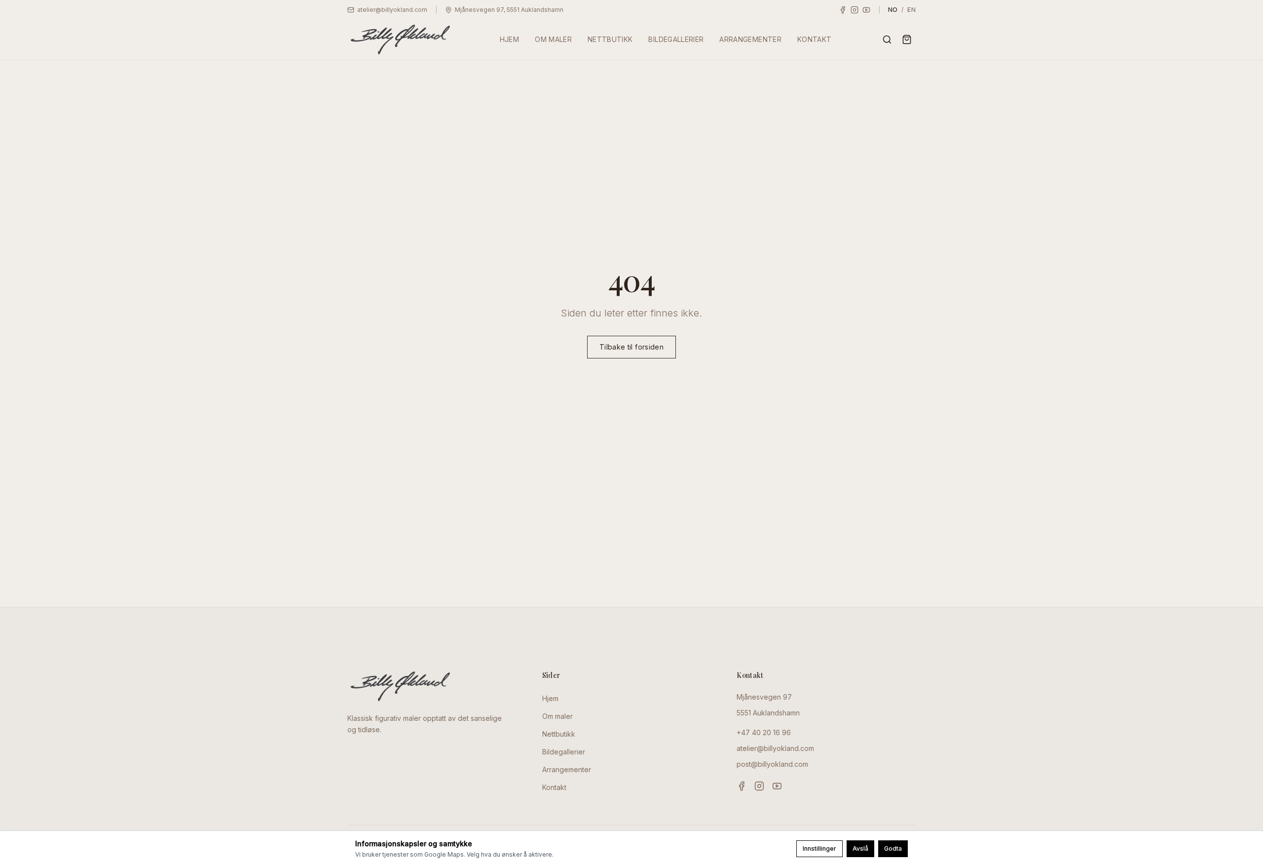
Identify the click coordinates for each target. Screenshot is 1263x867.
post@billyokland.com (772, 764)
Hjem (550, 698)
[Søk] (887, 39)
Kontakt (554, 787)
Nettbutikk (558, 734)
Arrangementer (566, 769)
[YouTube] (866, 10)
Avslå (860, 848)
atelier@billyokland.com (775, 748)
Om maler (557, 716)
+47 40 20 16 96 (764, 732)
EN (911, 9)
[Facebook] (843, 10)
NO (893, 9)
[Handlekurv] (907, 39)
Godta (893, 848)
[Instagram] (854, 10)
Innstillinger (819, 848)
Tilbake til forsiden (631, 347)
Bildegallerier (563, 752)
